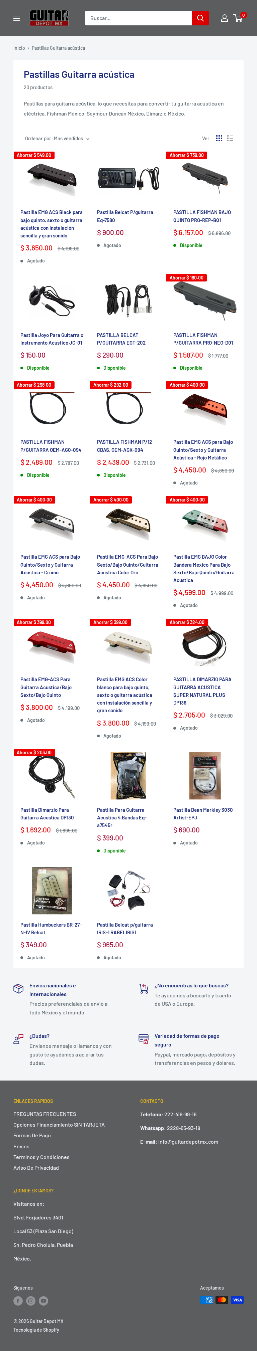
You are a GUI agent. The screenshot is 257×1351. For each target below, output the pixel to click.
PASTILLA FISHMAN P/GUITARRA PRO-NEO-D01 (203, 339)
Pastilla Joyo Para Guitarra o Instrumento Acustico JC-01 (51, 339)
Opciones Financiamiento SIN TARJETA (59, 1124)
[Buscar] (200, 18)
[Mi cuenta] (224, 18)
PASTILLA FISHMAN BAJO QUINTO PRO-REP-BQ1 (202, 216)
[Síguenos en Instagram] (30, 1300)
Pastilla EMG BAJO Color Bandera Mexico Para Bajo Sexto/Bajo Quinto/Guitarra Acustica (204, 568)
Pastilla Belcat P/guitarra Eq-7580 (125, 216)
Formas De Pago (32, 1135)
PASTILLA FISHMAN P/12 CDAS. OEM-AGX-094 (124, 445)
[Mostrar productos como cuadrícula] (219, 138)
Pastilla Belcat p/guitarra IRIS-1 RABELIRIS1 (125, 928)
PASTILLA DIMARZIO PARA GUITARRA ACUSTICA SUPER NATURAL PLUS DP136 (202, 691)
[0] (238, 18)
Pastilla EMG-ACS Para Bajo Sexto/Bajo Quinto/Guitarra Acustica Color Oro (127, 564)
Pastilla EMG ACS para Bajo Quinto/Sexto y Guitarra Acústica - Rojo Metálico (203, 449)
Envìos (21, 1146)
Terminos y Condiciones (41, 1157)
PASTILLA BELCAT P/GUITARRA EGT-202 (121, 339)
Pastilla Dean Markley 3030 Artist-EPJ (203, 813)
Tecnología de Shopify (36, 1330)
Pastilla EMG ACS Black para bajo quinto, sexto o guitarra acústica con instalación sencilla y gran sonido (51, 223)
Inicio (19, 48)
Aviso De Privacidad (36, 1167)
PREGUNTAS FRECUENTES (44, 1114)
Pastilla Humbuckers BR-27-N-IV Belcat (51, 928)
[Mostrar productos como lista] (230, 138)
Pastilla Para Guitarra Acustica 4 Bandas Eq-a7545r (122, 817)
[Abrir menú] (16, 18)
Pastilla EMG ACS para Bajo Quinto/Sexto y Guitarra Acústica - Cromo (50, 564)
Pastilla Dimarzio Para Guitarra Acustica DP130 (47, 813)
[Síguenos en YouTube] (43, 1300)
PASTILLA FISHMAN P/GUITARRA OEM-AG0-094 (51, 445)
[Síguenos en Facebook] (18, 1300)
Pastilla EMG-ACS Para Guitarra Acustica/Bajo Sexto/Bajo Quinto (46, 687)
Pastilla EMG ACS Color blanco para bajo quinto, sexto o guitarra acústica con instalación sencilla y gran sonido (124, 694)
